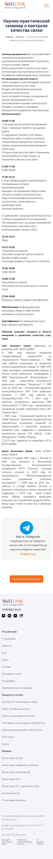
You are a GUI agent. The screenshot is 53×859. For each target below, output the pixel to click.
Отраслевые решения (14, 800)
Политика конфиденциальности (24, 842)
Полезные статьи (11, 673)
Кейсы (5, 659)
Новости (20, 37)
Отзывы (6, 666)
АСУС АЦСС (8, 737)
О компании (8, 638)
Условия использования (7, 842)
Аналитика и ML (11, 793)
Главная (9, 37)
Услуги (5, 744)
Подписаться (27, 554)
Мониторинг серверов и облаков (20, 765)
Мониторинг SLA (11, 779)
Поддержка (8, 681)
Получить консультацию (26, 579)
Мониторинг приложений (16, 772)
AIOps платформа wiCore (16, 709)
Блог (4, 652)
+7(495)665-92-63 (11, 609)
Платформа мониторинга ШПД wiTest (23, 723)
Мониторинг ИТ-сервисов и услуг (20, 786)
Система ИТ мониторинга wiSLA (20, 702)
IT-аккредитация (40, 842)
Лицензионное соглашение (17, 688)
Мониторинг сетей (12, 758)
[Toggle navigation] (46, 5)
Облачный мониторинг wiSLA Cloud (22, 730)
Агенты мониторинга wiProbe (18, 716)
